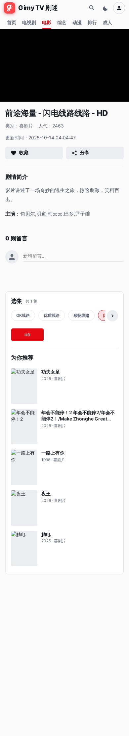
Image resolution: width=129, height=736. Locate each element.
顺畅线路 (81, 315)
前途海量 (20, 113)
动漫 (77, 22)
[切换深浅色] (106, 8)
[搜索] (92, 8)
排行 (92, 22)
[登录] (119, 8)
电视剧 (29, 22)
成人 (107, 22)
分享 (84, 152)
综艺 (61, 22)
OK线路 (23, 315)
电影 (46, 22)
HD (27, 334)
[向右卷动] (112, 315)
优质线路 (52, 315)
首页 (11, 22)
